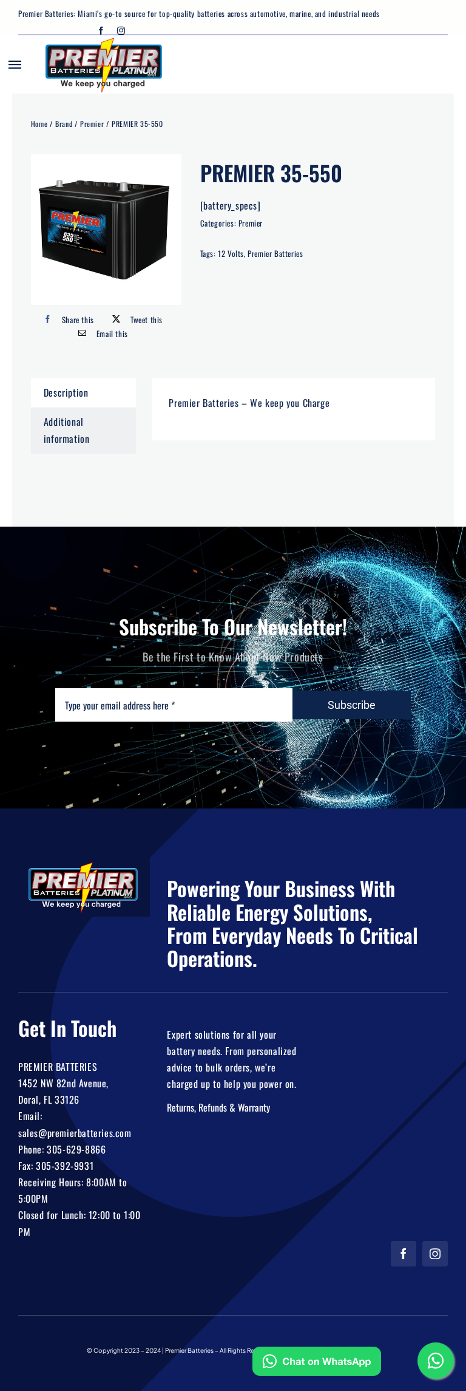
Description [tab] (66, 392)
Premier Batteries (275, 253)
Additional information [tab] (67, 429)
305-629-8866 (76, 1149)
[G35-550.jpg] (106, 229)
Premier (250, 223)
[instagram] (121, 31)
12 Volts (231, 253)
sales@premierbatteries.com (75, 1133)
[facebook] (101, 31)
